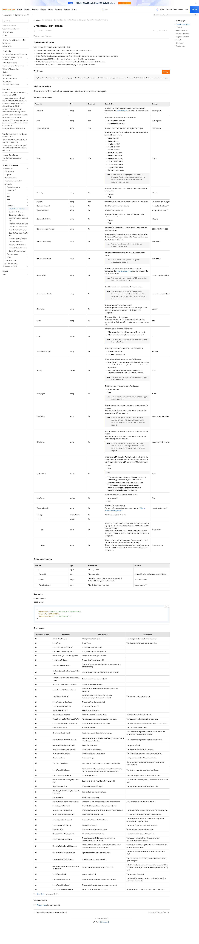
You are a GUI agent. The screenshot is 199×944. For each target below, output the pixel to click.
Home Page (37, 20)
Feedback (105, 922)
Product (166, 31)
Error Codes (41, 894)
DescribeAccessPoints (124, 271)
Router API (90, 20)
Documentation (7, 15)
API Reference (72, 20)
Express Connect (20, 15)
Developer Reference (60, 20)
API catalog (82, 20)
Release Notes (42, 905)
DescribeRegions (122, 111)
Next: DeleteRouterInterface (157, 912)
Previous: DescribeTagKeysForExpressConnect (51, 912)
